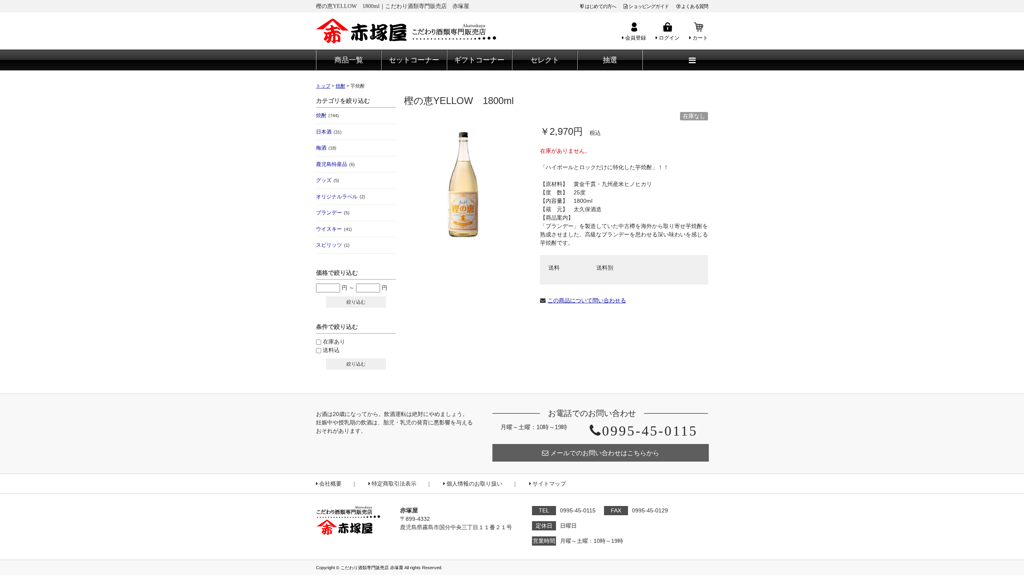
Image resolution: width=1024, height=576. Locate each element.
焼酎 (327, 115)
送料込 (331, 350)
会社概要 (330, 484)
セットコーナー (414, 60)
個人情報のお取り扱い (474, 484)
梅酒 (326, 148)
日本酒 (329, 132)
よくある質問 (694, 6)
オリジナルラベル (340, 197)
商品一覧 (348, 60)
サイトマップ (549, 484)
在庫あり (334, 341)
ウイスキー (334, 229)
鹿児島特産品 (335, 164)
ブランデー (333, 213)
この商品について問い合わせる (587, 300)
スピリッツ (333, 245)
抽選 (610, 60)
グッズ (327, 180)
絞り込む (356, 302)
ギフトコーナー (479, 60)
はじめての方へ (600, 6)
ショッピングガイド (648, 6)
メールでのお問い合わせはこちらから (604, 453)
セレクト (544, 60)
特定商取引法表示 (394, 484)
